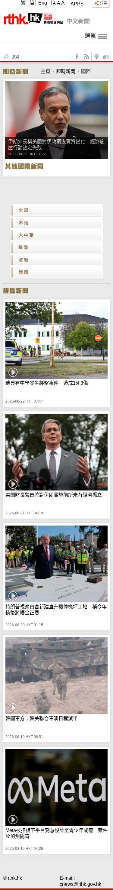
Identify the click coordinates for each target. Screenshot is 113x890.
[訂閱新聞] (106, 56)
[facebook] (77, 56)
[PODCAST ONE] (96, 56)
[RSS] (87, 56)
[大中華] (56, 235)
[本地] (56, 223)
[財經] (56, 260)
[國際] (56, 247)
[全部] (56, 210)
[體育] (56, 272)
